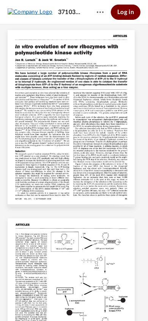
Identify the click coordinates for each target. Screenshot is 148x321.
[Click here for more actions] (100, 12)
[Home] (30, 12)
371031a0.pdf (70, 12)
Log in (125, 12)
